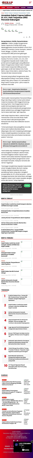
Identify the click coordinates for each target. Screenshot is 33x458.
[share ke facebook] (6, 32)
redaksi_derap (9, 23)
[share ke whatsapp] (13, 32)
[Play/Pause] (15, 450)
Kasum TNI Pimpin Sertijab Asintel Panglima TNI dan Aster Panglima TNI (18, 334)
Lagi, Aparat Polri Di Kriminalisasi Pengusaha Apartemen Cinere (18, 328)
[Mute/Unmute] (18, 450)
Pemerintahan (22, 13)
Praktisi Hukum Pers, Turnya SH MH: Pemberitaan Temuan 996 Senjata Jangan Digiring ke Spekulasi (17, 298)
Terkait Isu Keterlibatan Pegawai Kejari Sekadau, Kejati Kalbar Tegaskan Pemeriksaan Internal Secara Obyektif (12, 413)
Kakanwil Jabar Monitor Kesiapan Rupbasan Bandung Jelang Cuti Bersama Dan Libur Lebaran (18, 342)
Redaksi (7, 446)
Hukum (23, 7)
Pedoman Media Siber (10, 448)
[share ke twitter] (10, 32)
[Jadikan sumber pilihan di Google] (3, 32)
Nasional (10, 7)
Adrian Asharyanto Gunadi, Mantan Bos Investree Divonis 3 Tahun (10, 281)
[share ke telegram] (16, 32)
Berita (6, 13)
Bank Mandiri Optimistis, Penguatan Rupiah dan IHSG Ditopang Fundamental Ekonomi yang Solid (18, 358)
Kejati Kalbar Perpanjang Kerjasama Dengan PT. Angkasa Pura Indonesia (12, 392)
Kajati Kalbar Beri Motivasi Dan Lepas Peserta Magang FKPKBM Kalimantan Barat (11, 383)
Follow (27, 186)
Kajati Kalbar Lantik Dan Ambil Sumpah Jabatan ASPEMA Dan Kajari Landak (10, 244)
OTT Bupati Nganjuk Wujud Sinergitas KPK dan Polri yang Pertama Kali (17, 366)
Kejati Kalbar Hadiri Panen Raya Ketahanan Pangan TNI (11, 422)
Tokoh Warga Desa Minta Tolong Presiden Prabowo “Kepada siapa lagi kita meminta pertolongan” (18, 349)
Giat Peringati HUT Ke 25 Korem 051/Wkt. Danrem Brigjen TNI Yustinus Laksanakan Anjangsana (18, 321)
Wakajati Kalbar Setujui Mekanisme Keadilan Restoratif (8, 254)
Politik (17, 7)
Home (3, 7)
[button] (24, 37)
